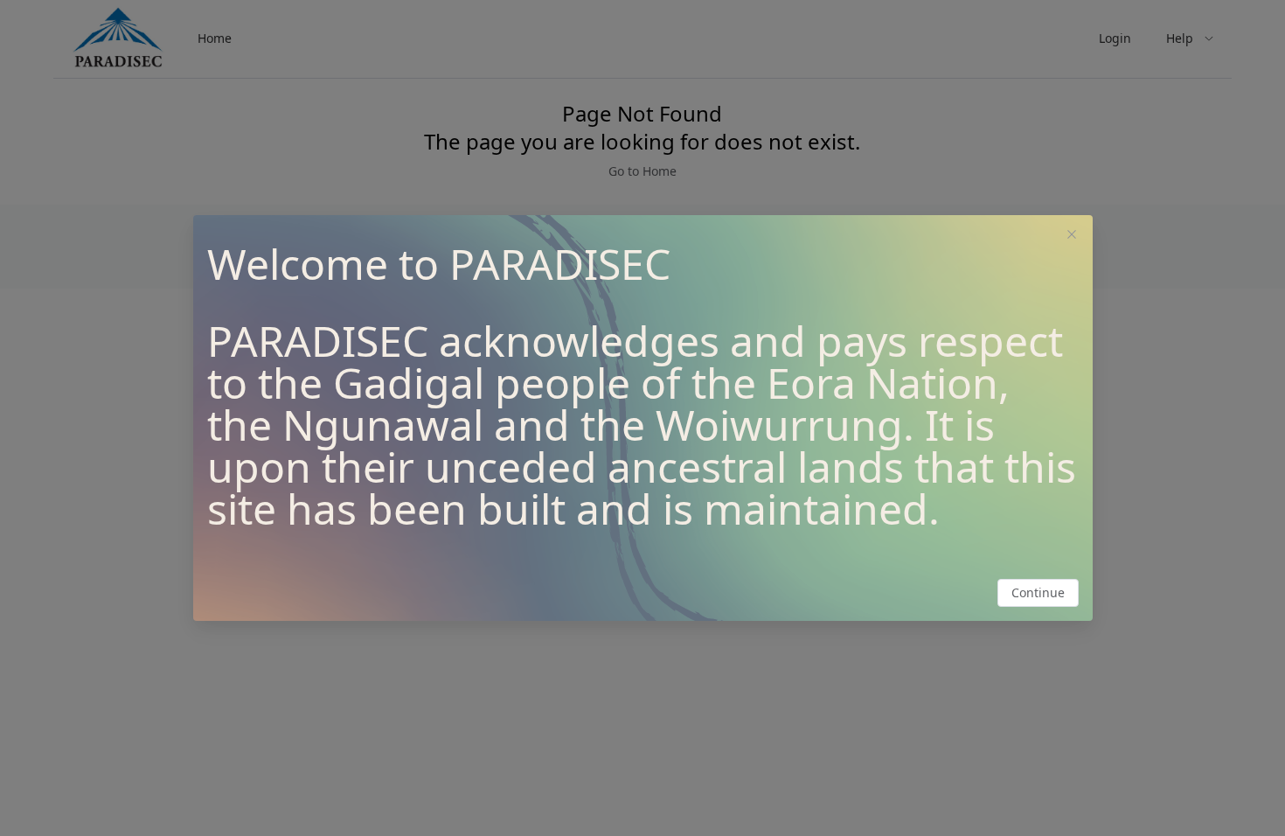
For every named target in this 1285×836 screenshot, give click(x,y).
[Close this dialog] (1072, 236)
